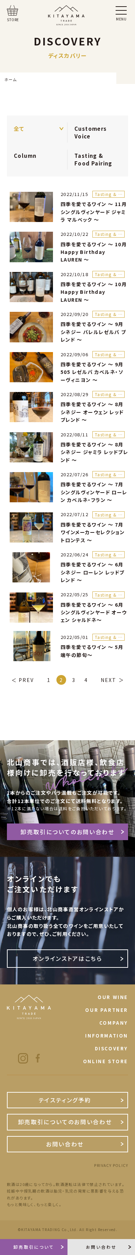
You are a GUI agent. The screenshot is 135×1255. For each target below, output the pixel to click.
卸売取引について (34, 1247)
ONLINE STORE (105, 1061)
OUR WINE (113, 997)
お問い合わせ (65, 1144)
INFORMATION (106, 1035)
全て (19, 128)
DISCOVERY (111, 1048)
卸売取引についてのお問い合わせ (67, 832)
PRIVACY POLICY (111, 1165)
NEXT (108, 679)
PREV (26, 679)
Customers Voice (90, 132)
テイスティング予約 (65, 1100)
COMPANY (113, 1022)
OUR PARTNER (106, 1010)
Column (25, 155)
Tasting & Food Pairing (93, 159)
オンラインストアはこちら (67, 958)
